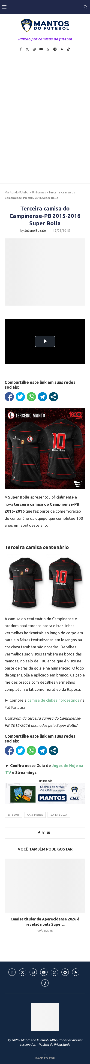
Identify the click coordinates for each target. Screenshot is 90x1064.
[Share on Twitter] (43, 833)
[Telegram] (55, 49)
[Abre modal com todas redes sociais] (53, 396)
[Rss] (61, 49)
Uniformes (39, 192)
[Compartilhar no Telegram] (42, 396)
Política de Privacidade (54, 1044)
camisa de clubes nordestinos (53, 700)
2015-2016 (13, 814)
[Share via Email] (48, 833)
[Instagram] (34, 49)
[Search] (85, 7)
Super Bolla (59, 814)
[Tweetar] (20, 396)
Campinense (35, 814)
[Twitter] (27, 49)
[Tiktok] (68, 49)
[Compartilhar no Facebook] (9, 396)
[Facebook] (21, 49)
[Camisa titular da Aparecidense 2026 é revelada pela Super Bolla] (45, 885)
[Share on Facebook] (39, 833)
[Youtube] (41, 49)
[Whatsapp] (48, 49)
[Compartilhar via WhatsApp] (31, 396)
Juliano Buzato (35, 230)
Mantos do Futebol (17, 192)
